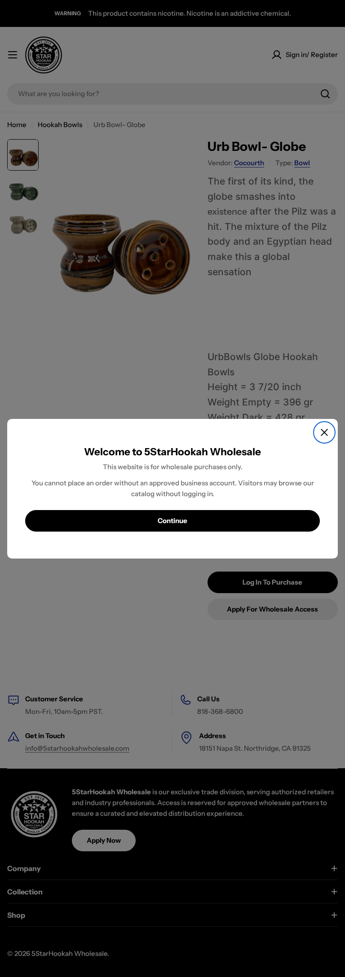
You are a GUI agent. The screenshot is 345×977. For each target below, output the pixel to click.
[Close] (324, 432)
